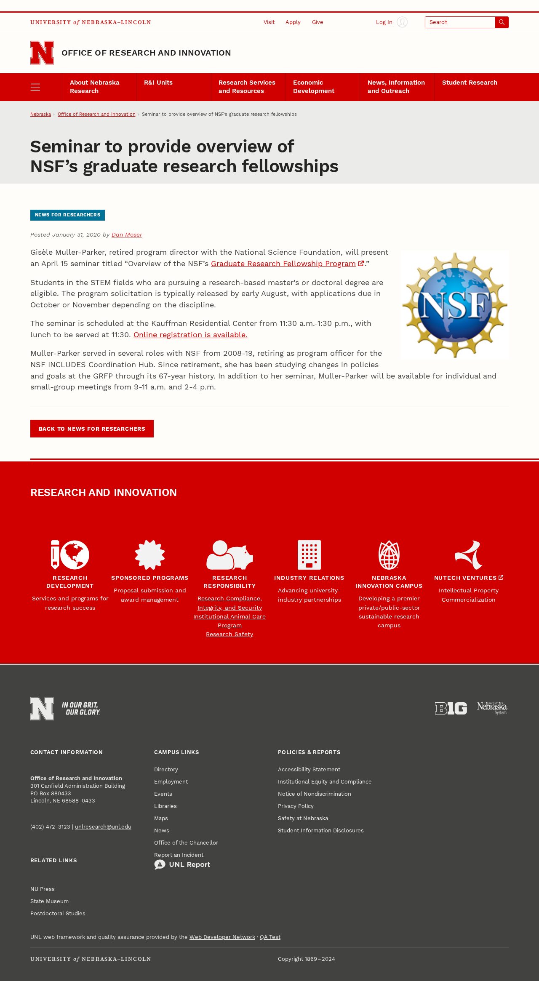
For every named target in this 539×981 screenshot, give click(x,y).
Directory (166, 769)
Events (163, 794)
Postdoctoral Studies (57, 913)
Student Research (469, 82)
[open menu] (46, 87)
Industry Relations (309, 577)
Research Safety (229, 634)
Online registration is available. (190, 334)
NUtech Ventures (465, 577)
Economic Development (313, 87)
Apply (293, 22)
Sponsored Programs (149, 577)
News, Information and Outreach (396, 87)
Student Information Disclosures (321, 830)
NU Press (42, 889)
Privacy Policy (296, 806)
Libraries (165, 806)
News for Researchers (68, 215)
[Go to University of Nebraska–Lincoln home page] (42, 52)
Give (317, 22)
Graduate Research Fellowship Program (283, 263)
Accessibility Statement (309, 769)
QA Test (270, 937)
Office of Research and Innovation (146, 53)
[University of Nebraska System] (493, 708)
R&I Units (158, 82)
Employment (171, 781)
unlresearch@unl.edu (103, 827)
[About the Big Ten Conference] (451, 708)
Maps (161, 818)
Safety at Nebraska (303, 818)
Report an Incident (178, 855)
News (161, 830)
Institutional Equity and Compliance (325, 781)
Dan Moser (127, 234)
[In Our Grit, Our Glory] (81, 708)
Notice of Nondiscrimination (314, 794)
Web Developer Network (222, 937)
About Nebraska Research (95, 87)
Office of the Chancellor (186, 843)
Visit (269, 22)
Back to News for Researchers (92, 429)
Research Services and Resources (247, 87)
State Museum (49, 901)
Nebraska (40, 114)
